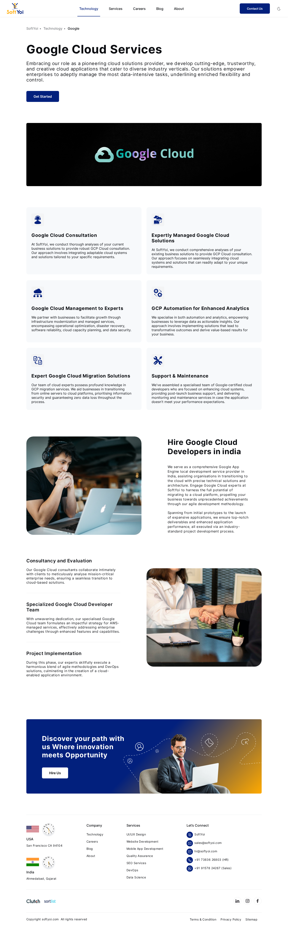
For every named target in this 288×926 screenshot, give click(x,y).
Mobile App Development (145, 848)
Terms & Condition (203, 919)
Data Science (136, 877)
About (179, 9)
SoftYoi (199, 834)
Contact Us (255, 8)
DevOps (132, 870)
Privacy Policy (231, 919)
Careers (139, 9)
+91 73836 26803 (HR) (211, 859)
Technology (94, 834)
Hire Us (55, 773)
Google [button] (73, 28)
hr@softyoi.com (205, 851)
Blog (159, 9)
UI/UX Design (136, 834)
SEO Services (136, 863)
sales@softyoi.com (208, 843)
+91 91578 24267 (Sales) (212, 868)
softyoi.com (51, 919)
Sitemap (251, 919)
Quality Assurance (140, 856)
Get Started (43, 96)
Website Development (142, 841)
